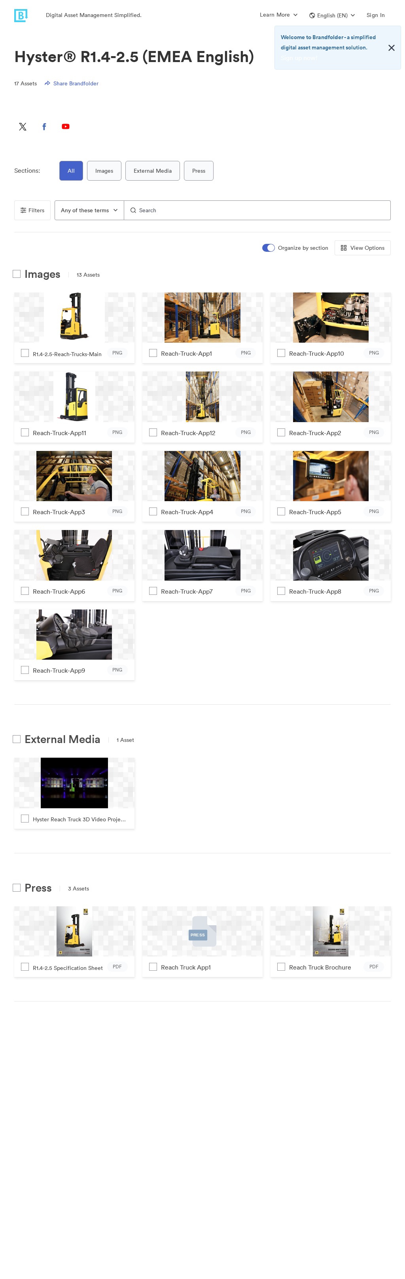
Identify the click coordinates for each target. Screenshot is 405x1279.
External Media (153, 170)
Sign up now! (299, 58)
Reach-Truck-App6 (59, 591)
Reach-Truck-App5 (315, 512)
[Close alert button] (391, 48)
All (71, 170)
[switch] (296, 248)
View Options (367, 247)
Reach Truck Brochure (320, 967)
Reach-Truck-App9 (59, 670)
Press (198, 170)
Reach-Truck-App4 (187, 512)
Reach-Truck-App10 (316, 353)
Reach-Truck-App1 (186, 353)
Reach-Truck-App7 (187, 591)
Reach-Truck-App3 (59, 512)
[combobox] (89, 210)
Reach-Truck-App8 (315, 591)
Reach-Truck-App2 (315, 433)
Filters (36, 210)
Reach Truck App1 (186, 967)
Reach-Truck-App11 (59, 433)
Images (104, 170)
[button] (332, 15)
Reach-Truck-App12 (188, 433)
